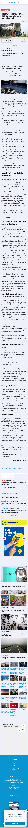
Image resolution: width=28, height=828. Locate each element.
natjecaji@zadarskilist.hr (14, 779)
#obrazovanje (4, 468)
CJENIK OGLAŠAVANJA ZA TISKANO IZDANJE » (14, 782)
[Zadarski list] (14, 2)
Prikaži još (13, 515)
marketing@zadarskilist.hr (15, 778)
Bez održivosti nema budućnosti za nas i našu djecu (14, 58)
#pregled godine (12, 468)
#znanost (20, 468)
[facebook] (3, 40)
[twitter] (6, 40)
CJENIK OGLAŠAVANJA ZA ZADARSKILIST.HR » (14, 780)
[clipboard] (10, 40)
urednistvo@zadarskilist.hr (14, 787)
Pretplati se (15, 823)
